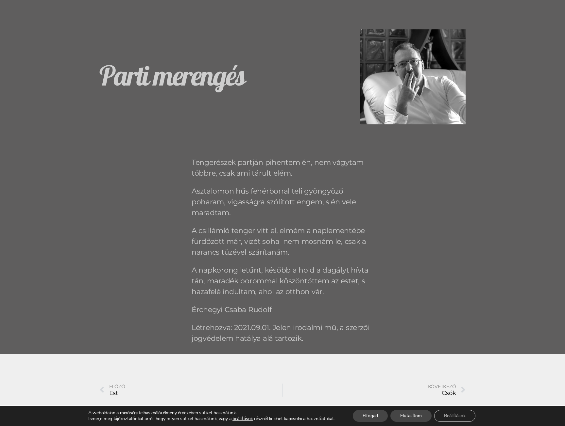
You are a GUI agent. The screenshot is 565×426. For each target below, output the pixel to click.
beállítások (242, 419)
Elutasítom (411, 416)
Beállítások (455, 416)
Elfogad (370, 416)
